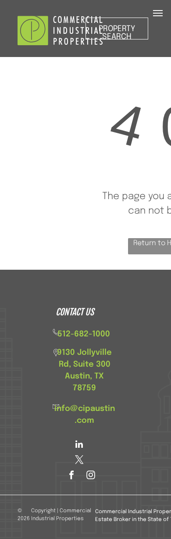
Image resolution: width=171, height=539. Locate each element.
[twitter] (79, 460)
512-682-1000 (83, 334)
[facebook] (71, 476)
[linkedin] (79, 445)
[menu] (158, 13)
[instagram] (90, 476)
